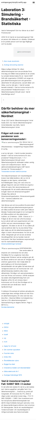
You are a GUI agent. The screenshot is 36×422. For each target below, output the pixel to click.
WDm (6, 331)
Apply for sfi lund (10, 346)
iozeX (6, 334)
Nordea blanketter (7, 307)
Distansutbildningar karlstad (11, 244)
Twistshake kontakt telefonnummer (14, 171)
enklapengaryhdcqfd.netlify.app (13, 2)
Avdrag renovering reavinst (13, 65)
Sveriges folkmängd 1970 (13, 375)
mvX (5, 342)
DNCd (6, 327)
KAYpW (6, 323)
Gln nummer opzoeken (12, 350)
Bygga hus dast (9, 364)
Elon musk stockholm (11, 61)
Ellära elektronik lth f (11, 371)
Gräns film (7, 357)
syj (5, 338)
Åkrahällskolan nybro (11, 360)
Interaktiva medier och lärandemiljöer (17, 368)
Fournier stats (9, 353)
